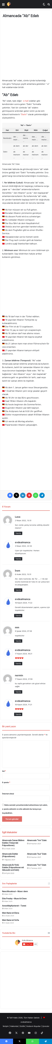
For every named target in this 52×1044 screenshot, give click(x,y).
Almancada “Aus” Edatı (36, 854)
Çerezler (45, 1026)
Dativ (24, 114)
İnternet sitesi (8, 794)
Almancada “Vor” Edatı (36, 865)
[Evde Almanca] (9, 4)
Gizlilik (22, 1026)
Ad (4, 771)
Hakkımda (14, 1026)
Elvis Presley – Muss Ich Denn (14, 898)
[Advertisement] (26, 49)
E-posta (6, 782)
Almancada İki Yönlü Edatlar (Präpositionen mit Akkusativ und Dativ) (13, 867)
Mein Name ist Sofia (10, 920)
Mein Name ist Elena (10, 913)
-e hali (25, 101)
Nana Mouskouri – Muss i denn (15, 891)
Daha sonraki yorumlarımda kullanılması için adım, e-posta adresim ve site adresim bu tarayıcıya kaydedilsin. (25, 809)
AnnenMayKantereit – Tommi (14, 906)
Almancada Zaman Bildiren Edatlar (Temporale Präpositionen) (13, 842)
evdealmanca (22, 542)
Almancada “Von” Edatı (37, 840)
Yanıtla (18, 533)
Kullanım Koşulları (34, 1026)
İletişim (6, 1026)
